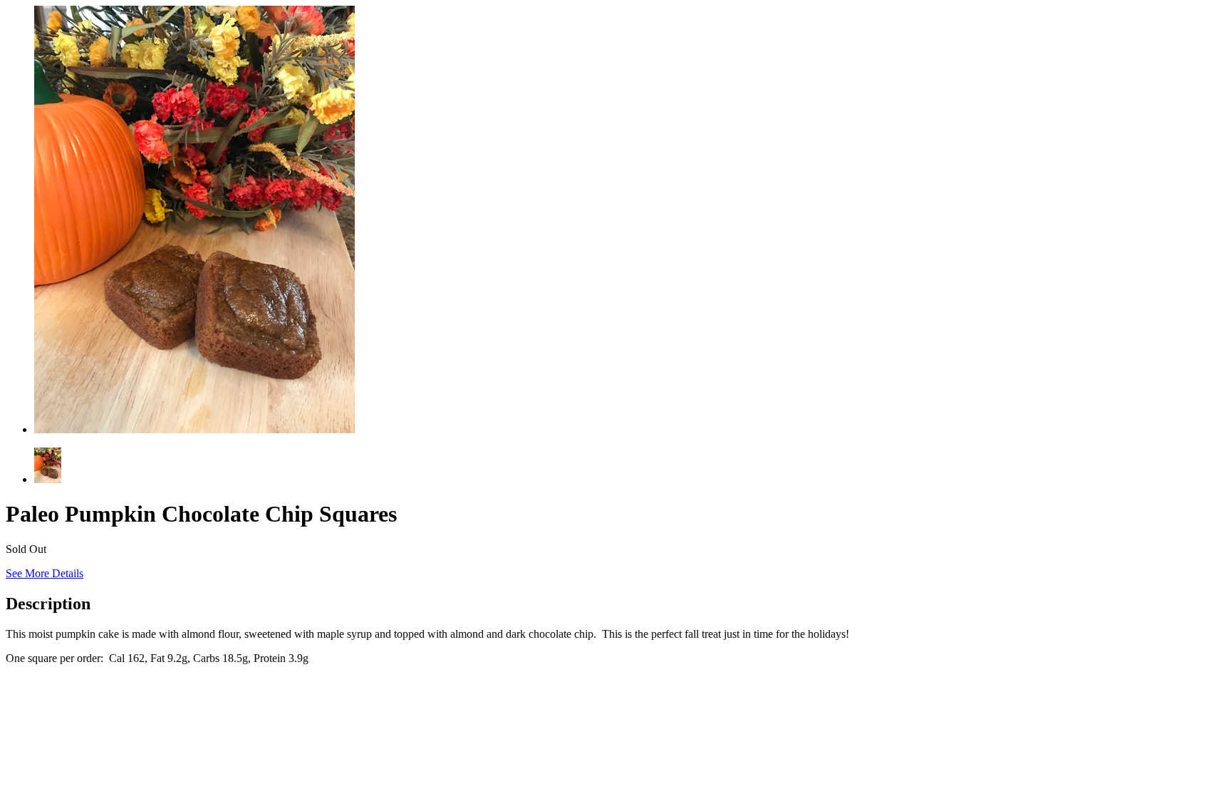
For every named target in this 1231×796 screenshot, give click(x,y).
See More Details (44, 573)
